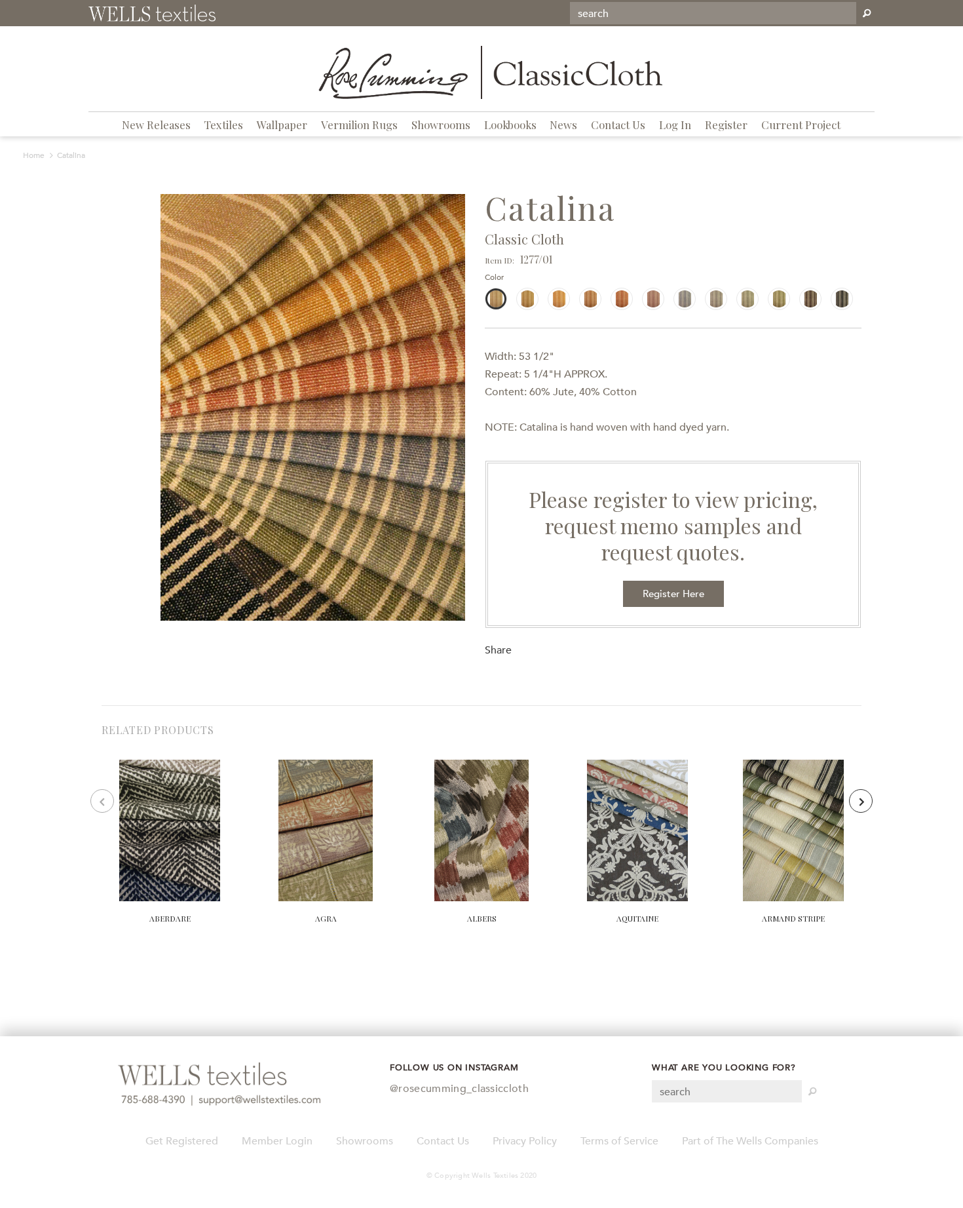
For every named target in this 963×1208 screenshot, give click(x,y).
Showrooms (440, 124)
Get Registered (181, 1141)
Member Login (277, 1141)
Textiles (223, 124)
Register (726, 124)
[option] (312, 407)
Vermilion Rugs (359, 124)
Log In (675, 124)
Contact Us (618, 124)
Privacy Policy (525, 1141)
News (563, 124)
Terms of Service (619, 1141)
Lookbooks (510, 124)
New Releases (156, 124)
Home (34, 155)
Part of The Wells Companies (750, 1141)
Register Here (673, 593)
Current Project (800, 124)
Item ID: (499, 260)
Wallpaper (282, 124)
